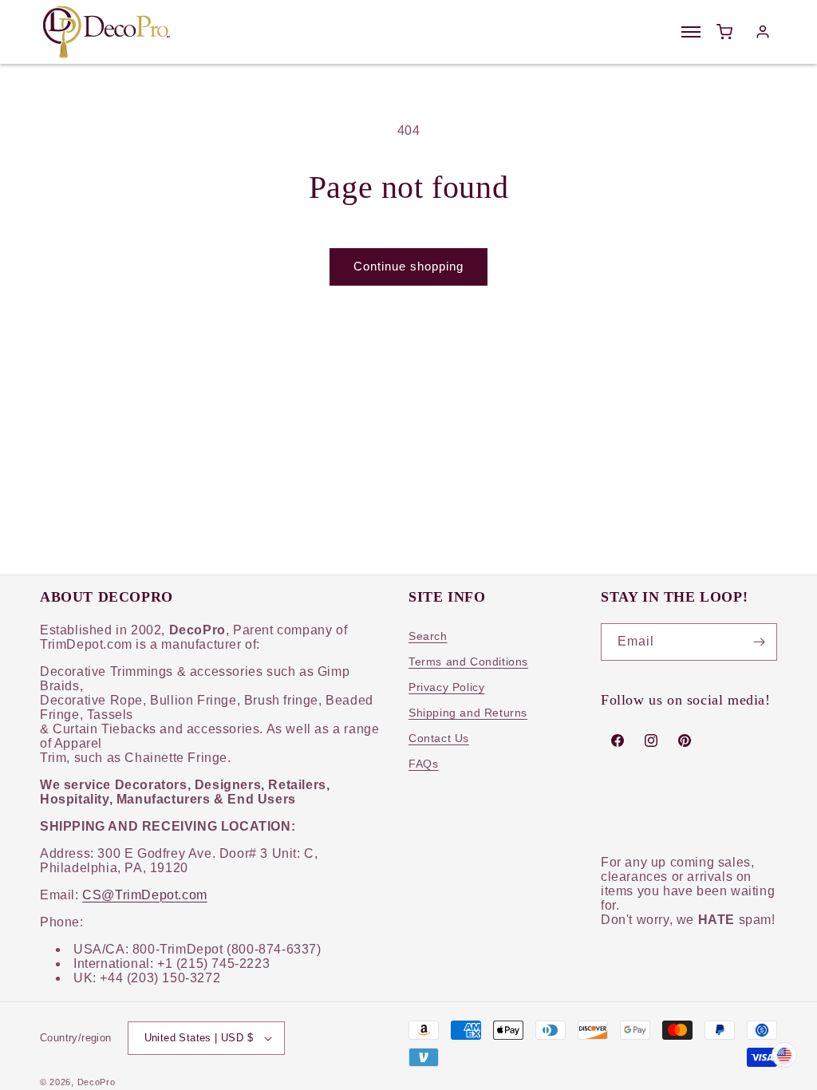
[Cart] (724, 32)
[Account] (762, 32)
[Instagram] (651, 740)
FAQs (423, 763)
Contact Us (438, 738)
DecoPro (96, 1082)
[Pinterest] (684, 740)
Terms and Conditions (468, 661)
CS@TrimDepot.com (144, 895)
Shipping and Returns (467, 712)
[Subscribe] (758, 642)
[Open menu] (691, 31)
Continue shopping (408, 266)
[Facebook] (617, 740)
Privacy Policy (446, 687)
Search (428, 636)
